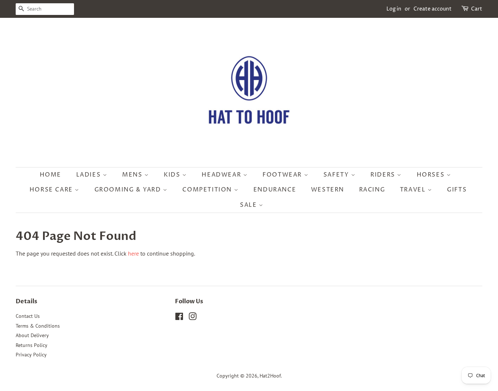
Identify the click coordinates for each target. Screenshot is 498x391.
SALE (249, 205)
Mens (133, 175)
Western (327, 190)
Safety (337, 175)
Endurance (274, 190)
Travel (414, 190)
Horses (432, 175)
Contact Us (28, 316)
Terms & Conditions (38, 326)
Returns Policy (31, 345)
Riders (383, 175)
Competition (208, 190)
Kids (173, 175)
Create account (432, 8)
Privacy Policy (31, 354)
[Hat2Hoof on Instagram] (192, 318)
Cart (476, 8)
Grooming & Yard (128, 190)
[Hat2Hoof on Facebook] (179, 318)
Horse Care (52, 190)
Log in (393, 8)
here (133, 253)
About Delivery (32, 335)
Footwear (283, 175)
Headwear (222, 175)
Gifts (457, 190)
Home (50, 175)
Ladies (89, 175)
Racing (372, 190)
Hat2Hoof (270, 375)
